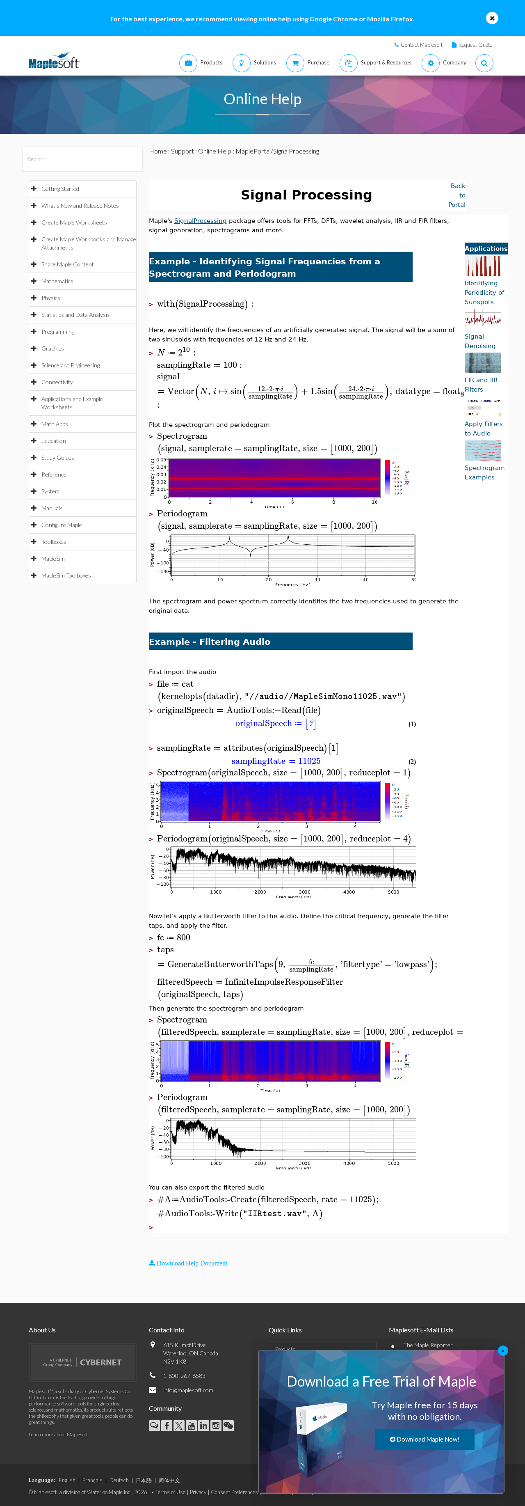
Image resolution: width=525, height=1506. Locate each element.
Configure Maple (61, 524)
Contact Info (167, 1330)
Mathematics (57, 280)
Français (92, 1480)
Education (53, 440)
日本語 (144, 1480)
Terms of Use (170, 1492)
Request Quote (475, 44)
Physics (50, 297)
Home (158, 151)
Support (182, 151)
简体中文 (169, 1480)
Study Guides (57, 457)
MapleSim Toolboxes (66, 575)
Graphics (52, 348)
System (50, 491)
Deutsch (119, 1480)
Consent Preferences (234, 1492)
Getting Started (60, 188)
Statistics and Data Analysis (75, 314)
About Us (42, 1330)
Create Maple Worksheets (74, 222)
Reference (53, 474)
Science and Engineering (70, 365)
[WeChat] (228, 1425)
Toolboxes (53, 541)
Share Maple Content (67, 264)
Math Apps (54, 423)
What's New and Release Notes (80, 205)
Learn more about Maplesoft (58, 1434)
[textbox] (206, 304)
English (67, 1480)
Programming (57, 331)
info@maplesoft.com (188, 1390)
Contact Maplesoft (422, 44)
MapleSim (53, 558)
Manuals (52, 507)
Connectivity (57, 381)
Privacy (198, 1492)
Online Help (214, 151)
